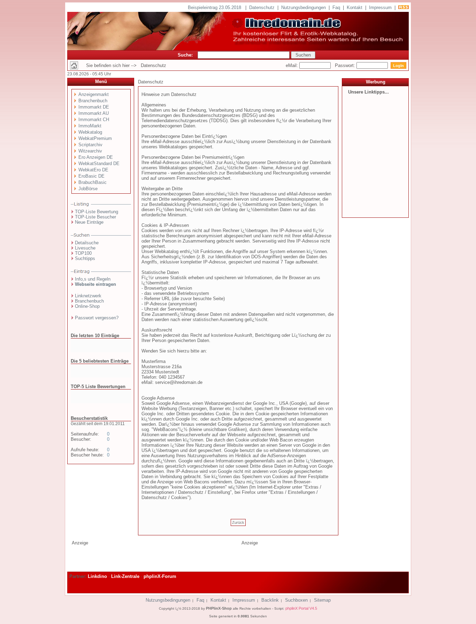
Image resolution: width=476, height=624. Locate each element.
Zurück (238, 522)
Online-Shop (87, 306)
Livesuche (85, 248)
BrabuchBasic (92, 182)
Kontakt (354, 7)
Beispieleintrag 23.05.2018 (215, 7)
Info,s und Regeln (92, 279)
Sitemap (322, 600)
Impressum (380, 7)
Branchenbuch (92, 100)
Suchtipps (85, 258)
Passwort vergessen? (96, 317)
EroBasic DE (91, 176)
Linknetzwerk (88, 295)
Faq (336, 7)
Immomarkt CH (93, 119)
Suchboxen (296, 600)
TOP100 (83, 253)
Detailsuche (87, 242)
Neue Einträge (89, 222)
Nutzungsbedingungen (303, 7)
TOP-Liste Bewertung (96, 211)
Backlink (270, 600)
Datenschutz (262, 7)
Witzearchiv (90, 151)
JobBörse (88, 188)
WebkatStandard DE (99, 163)
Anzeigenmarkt (93, 94)
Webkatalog (90, 132)
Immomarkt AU (93, 113)
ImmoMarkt (89, 125)
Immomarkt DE (93, 107)
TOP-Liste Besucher (95, 217)
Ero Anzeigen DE (95, 157)
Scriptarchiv (90, 144)
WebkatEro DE (93, 169)
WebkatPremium (95, 138)
